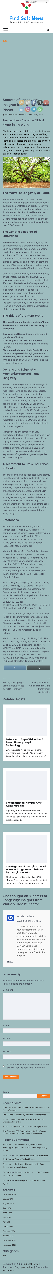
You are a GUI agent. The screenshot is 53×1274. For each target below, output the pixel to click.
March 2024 (8, 1227)
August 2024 (8, 1203)
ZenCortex (7, 1172)
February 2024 (9, 1231)
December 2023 (9, 1240)
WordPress (8, 1270)
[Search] (48, 30)
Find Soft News (26, 18)
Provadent (7, 1144)
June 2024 (7, 1213)
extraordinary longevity (15, 144)
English (33, 2)
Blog (5, 41)
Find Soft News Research (15, 115)
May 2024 (7, 1217)
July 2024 (7, 1208)
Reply (10, 961)
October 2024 (9, 1199)
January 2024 (8, 1236)
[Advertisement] (26, 70)
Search (6, 1092)
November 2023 (9, 1245)
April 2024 (7, 1222)
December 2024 (9, 1194)
